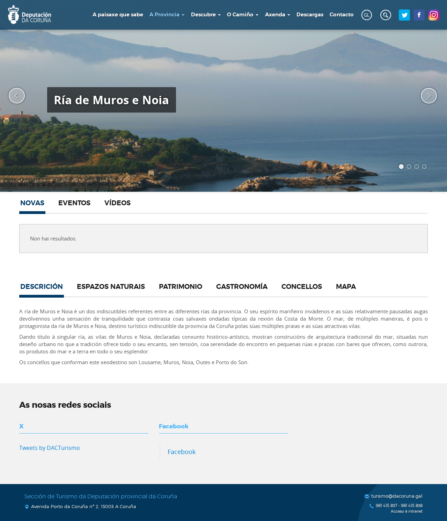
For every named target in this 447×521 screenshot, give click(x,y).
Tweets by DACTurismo (49, 448)
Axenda (276, 15)
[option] (223, 96)
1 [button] (402, 167)
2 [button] (409, 167)
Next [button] (424, 95)
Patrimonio (180, 287)
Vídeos (117, 203)
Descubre (204, 15)
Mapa (346, 287)
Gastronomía (242, 287)
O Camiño (241, 15)
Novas (32, 203)
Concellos (301, 287)
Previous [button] (12, 95)
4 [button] (425, 167)
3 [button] (417, 167)
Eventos (74, 203)
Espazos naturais (111, 287)
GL (366, 15)
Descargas (309, 15)
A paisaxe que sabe (118, 15)
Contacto (342, 15)
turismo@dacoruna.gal (397, 496)
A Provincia (165, 15)
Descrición (41, 287)
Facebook (182, 451)
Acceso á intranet (407, 511)
